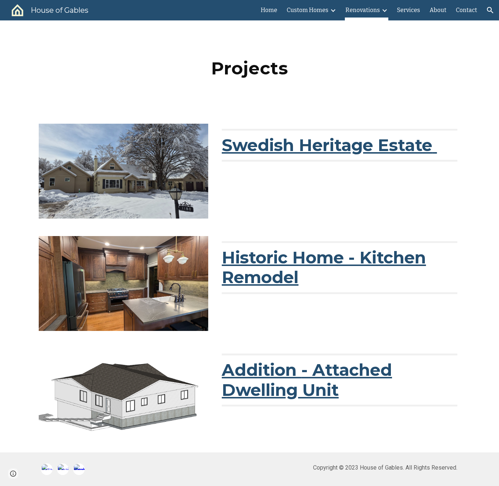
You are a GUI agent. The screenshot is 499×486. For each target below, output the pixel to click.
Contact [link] (466, 10)
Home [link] (269, 10)
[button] (490, 10)
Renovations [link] (363, 10)
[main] (249, 68)
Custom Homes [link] (307, 10)
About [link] (438, 10)
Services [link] (408, 10)
